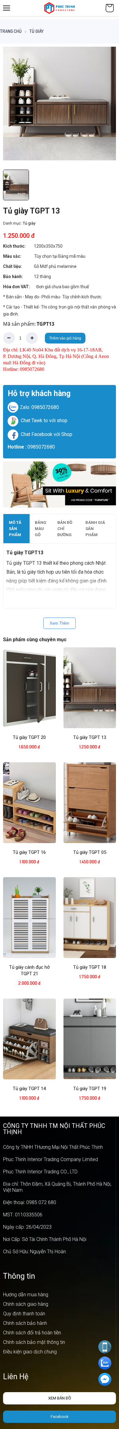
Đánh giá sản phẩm (95, 528)
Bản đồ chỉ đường (64, 528)
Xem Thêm (59, 623)
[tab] (16, 528)
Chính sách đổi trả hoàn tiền (32, 1333)
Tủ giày (36, 31)
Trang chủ (11, 31)
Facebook (60, 1416)
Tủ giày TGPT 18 (89, 967)
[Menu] (7, 8)
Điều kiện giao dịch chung (30, 1352)
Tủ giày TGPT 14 (29, 1088)
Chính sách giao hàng (25, 1304)
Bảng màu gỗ (40, 528)
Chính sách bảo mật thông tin (34, 1342)
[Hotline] (104, 1346)
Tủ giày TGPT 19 (89, 1088)
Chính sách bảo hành (25, 1323)
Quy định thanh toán (24, 1314)
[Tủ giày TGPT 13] (59, 103)
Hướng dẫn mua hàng (25, 1294)
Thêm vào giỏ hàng (65, 338)
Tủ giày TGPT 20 (29, 737)
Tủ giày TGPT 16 (29, 852)
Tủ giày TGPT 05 (89, 852)
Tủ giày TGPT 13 (89, 737)
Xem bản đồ (59, 1398)
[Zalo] (104, 1363)
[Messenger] (104, 1379)
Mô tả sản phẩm (15, 528)
